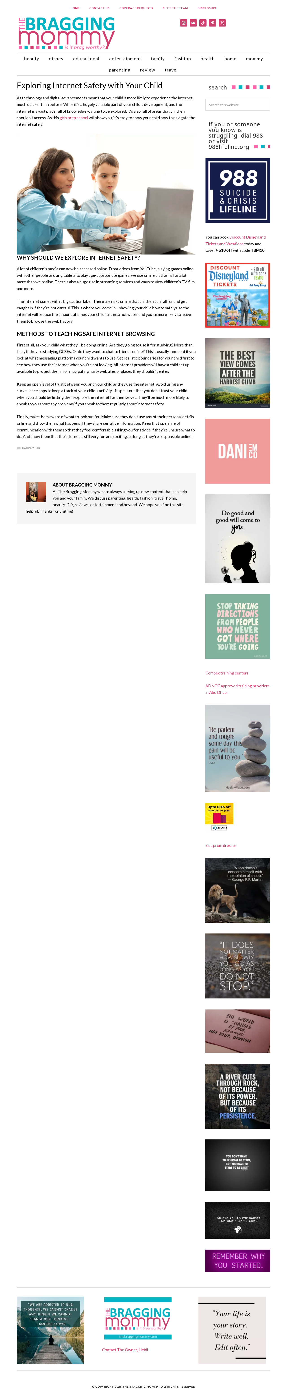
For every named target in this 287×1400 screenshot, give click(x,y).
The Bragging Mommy (140, 1386)
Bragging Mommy (67, 33)
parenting (31, 448)
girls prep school (74, 117)
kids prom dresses (221, 845)
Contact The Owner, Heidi (125, 1349)
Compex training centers (226, 672)
